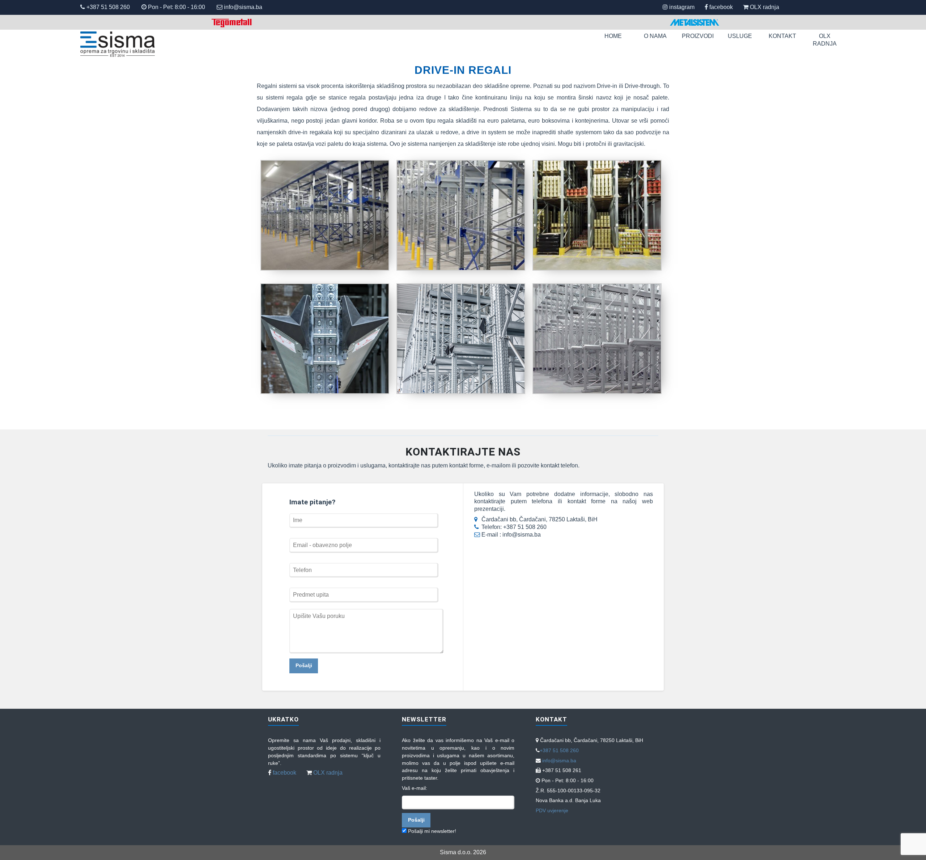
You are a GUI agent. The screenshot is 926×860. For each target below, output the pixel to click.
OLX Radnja (825, 40)
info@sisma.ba (243, 7)
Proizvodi (698, 36)
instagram (681, 7)
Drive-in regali (463, 70)
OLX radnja (764, 7)
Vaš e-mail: (414, 788)
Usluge (740, 36)
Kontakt (782, 36)
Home (613, 36)
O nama (655, 36)
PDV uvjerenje (552, 810)
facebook (721, 7)
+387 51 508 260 (107, 7)
